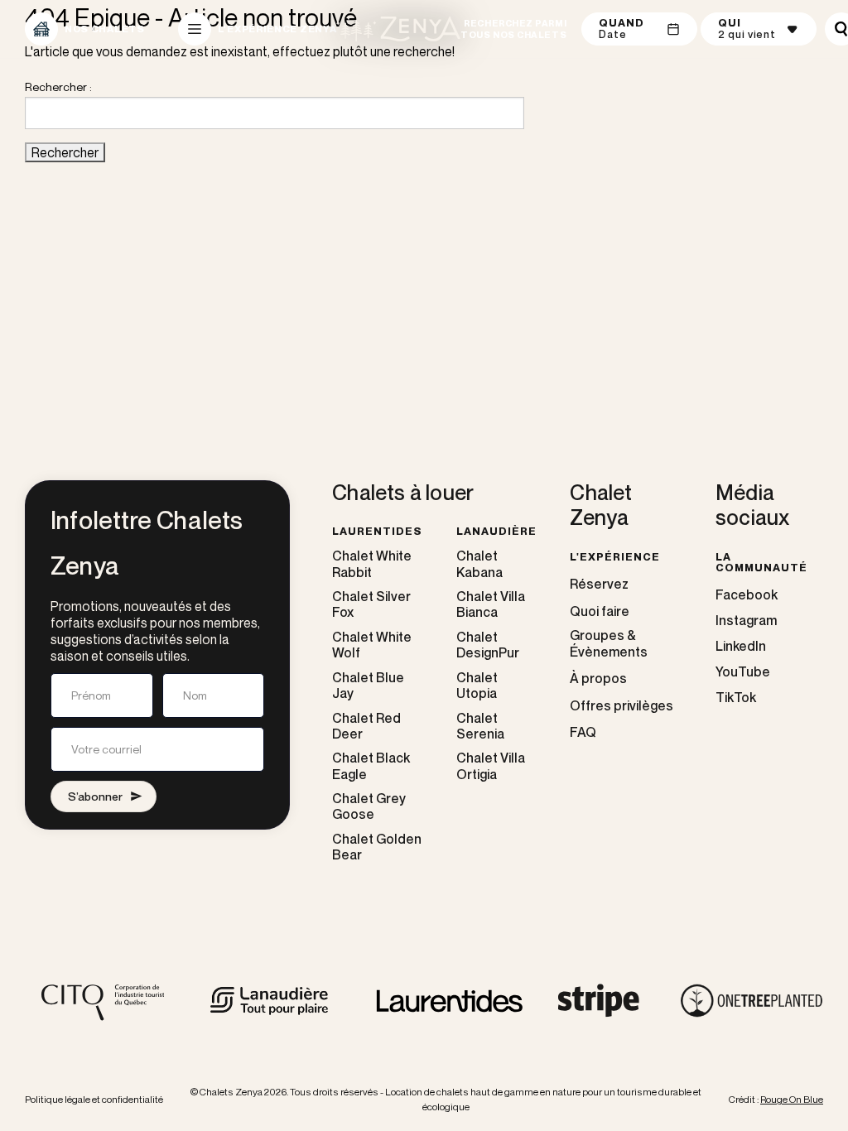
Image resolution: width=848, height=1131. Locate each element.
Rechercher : (58, 86)
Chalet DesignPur (487, 645)
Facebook (747, 594)
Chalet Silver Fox (371, 604)
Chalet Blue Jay (368, 685)
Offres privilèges (621, 706)
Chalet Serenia (480, 726)
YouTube (743, 671)
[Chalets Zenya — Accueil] (398, 29)
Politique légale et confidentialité (94, 1100)
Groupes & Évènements (609, 643)
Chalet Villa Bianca (490, 604)
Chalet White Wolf (372, 645)
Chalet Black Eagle (371, 766)
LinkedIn (741, 646)
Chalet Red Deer (366, 726)
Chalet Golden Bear (377, 847)
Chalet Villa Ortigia (490, 766)
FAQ (583, 732)
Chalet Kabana (479, 564)
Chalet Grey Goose (369, 806)
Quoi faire (599, 611)
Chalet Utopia (477, 685)
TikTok (736, 697)
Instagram (746, 620)
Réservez (599, 584)
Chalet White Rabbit (372, 564)
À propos (598, 678)
